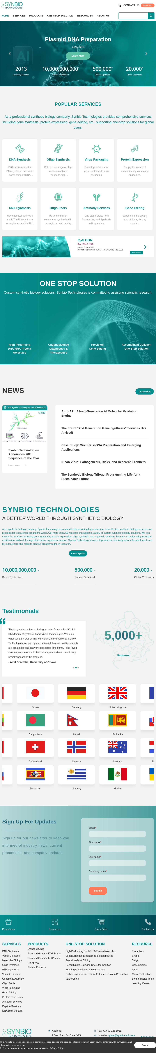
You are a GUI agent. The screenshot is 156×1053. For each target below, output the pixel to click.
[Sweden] (118, 747)
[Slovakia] (118, 720)
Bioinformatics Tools (143, 978)
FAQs (135, 969)
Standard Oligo (36, 949)
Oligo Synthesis (10, 965)
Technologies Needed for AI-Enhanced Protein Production (97, 974)
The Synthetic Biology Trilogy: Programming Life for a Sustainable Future (100, 477)
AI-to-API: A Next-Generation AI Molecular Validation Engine (99, 413)
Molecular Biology (12, 960)
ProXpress (33, 962)
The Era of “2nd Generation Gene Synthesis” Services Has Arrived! (103, 430)
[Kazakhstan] (118, 774)
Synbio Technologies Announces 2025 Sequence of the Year (23, 454)
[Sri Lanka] (77, 720)
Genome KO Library (13, 978)
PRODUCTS (36, 15)
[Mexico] (36, 774)
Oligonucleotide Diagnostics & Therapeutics (89, 956)
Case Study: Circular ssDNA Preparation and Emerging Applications (101, 447)
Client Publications (142, 974)
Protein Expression (12, 997)
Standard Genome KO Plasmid (44, 958)
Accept (145, 1045)
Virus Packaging (11, 988)
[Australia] (36, 747)
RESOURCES (85, 15)
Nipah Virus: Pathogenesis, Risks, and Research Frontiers (103, 462)
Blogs (135, 960)
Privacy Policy (56, 1048)
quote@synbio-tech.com (121, 1035)
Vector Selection (11, 956)
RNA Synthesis (10, 969)
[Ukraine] (77, 774)
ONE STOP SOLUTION (60, 15)
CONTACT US (131, 5)
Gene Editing (9, 992)
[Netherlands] (77, 747)
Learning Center (140, 983)
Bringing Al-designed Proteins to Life (85, 969)
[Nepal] (36, 720)
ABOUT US (103, 15)
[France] (118, 693)
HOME (5, 15)
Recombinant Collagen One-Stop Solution (88, 965)
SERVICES (19, 15)
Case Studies (139, 965)
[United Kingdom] (77, 693)
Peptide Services (11, 1006)
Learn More (78, 55)
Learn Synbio (78, 553)
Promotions (138, 951)
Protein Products (37, 967)
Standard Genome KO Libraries (45, 953)
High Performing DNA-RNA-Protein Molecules (90, 951)
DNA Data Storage (12, 1011)
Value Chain (72, 978)
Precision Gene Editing (78, 960)
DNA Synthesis (10, 951)
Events (135, 956)
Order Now (147, 5)
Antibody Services (12, 1001)
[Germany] (36, 693)
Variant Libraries (11, 974)
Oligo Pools (8, 983)
